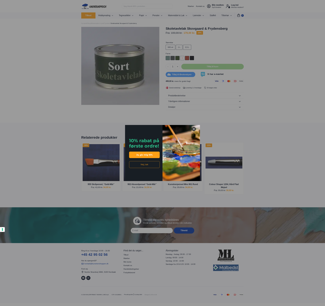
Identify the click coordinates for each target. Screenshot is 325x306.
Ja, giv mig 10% (144, 155)
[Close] (194, 129)
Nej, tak (144, 164)
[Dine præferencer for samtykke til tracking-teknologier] (2, 229)
